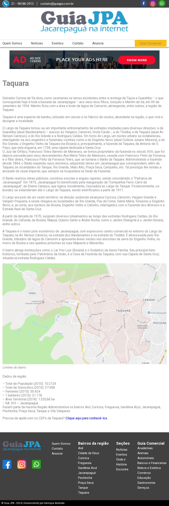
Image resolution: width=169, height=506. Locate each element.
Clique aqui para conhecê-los (86, 418)
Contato (77, 43)
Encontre (122, 469)
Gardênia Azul (87, 468)
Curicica (83, 458)
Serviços (143, 488)
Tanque (83, 488)
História (121, 464)
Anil (80, 448)
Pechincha (85, 478)
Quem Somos (12, 43)
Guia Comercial (150, 43)
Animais (142, 453)
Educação (144, 478)
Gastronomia (146, 483)
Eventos (57, 43)
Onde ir (121, 459)
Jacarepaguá (87, 473)
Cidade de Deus (88, 453)
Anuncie (98, 43)
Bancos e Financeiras (152, 463)
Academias (145, 448)
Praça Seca (86, 483)
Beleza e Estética (149, 468)
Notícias (37, 43)
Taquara (83, 492)
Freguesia (84, 463)
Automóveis (145, 458)
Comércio (144, 473)
